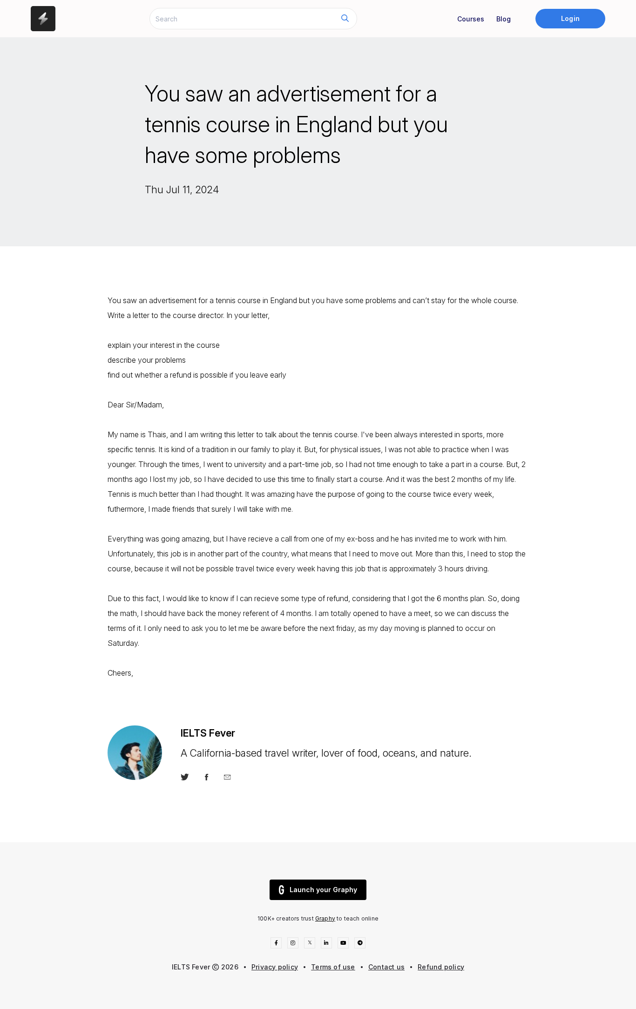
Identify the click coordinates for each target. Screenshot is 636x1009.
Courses (470, 19)
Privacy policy (274, 967)
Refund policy (441, 967)
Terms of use (333, 967)
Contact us (386, 967)
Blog (503, 19)
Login (570, 18)
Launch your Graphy (323, 890)
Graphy (325, 918)
